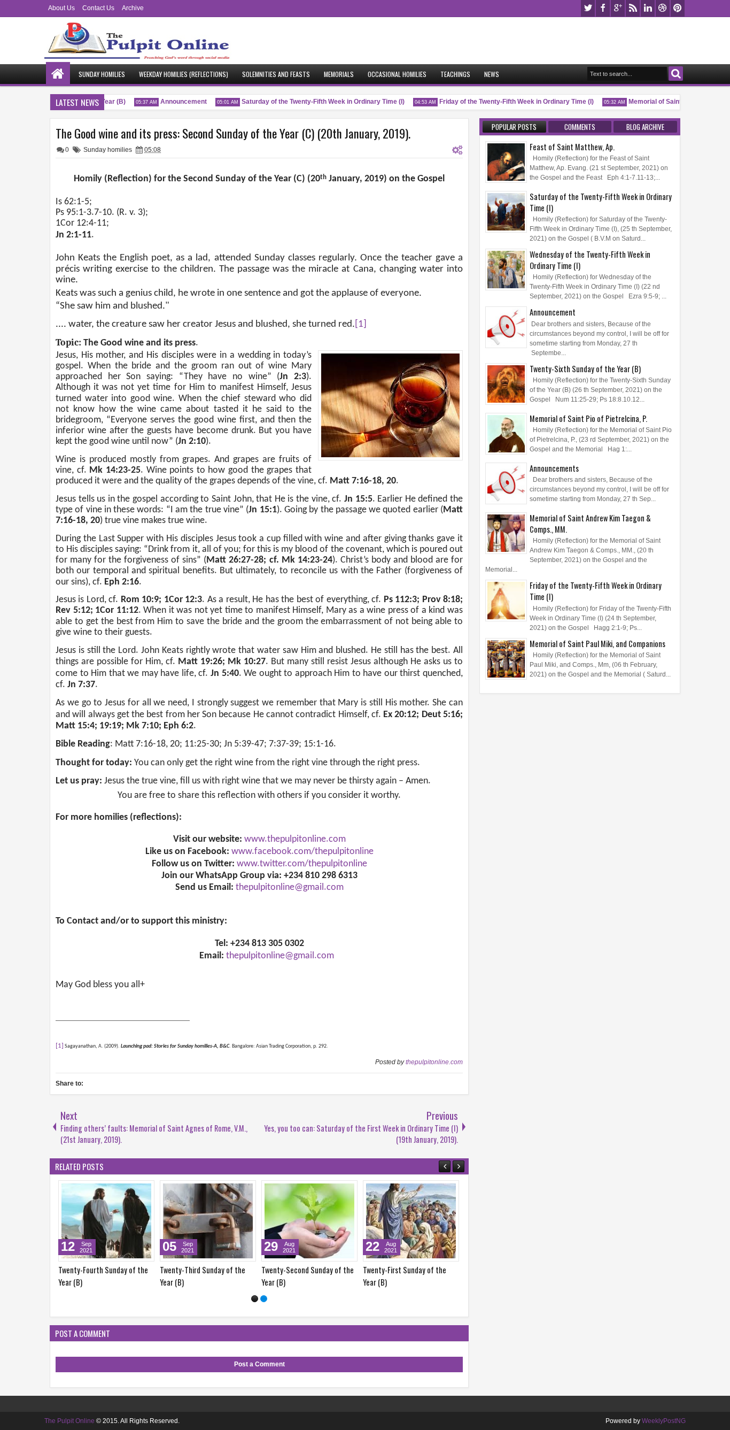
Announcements (554, 468)
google (618, 8)
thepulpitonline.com (434, 1062)
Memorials (339, 74)
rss (633, 8)
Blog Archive (645, 126)
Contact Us (98, 8)
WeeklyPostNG (664, 1421)
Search (676, 73)
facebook (603, 8)
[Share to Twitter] (135, 1191)
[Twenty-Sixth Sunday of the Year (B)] (111, 1220)
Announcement (171, 101)
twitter (588, 8)
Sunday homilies (107, 149)
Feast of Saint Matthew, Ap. (572, 146)
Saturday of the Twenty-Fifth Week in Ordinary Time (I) (310, 101)
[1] (254, 1298)
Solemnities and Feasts (276, 74)
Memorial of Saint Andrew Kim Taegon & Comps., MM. (590, 523)
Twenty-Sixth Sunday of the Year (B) (585, 368)
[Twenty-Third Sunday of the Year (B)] (416, 1220)
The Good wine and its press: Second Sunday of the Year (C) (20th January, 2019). (233, 133)
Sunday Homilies (102, 74)
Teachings (455, 74)
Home (58, 74)
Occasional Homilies (397, 74)
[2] (263, 1298)
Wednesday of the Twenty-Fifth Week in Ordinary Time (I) (590, 260)
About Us (61, 8)
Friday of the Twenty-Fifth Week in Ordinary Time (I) (504, 101)
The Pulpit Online (69, 1421)
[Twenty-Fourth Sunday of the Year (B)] (314, 1220)
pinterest (678, 8)
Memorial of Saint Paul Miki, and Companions (597, 643)
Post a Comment (259, 1364)
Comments (579, 126)
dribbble (663, 8)
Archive (133, 8)
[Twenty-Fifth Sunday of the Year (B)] (213, 1220)
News (491, 74)
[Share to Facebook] (124, 1191)
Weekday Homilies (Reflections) (183, 74)
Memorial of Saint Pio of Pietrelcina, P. (673, 101)
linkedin (648, 8)
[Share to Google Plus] (147, 1191)
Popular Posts (514, 126)
